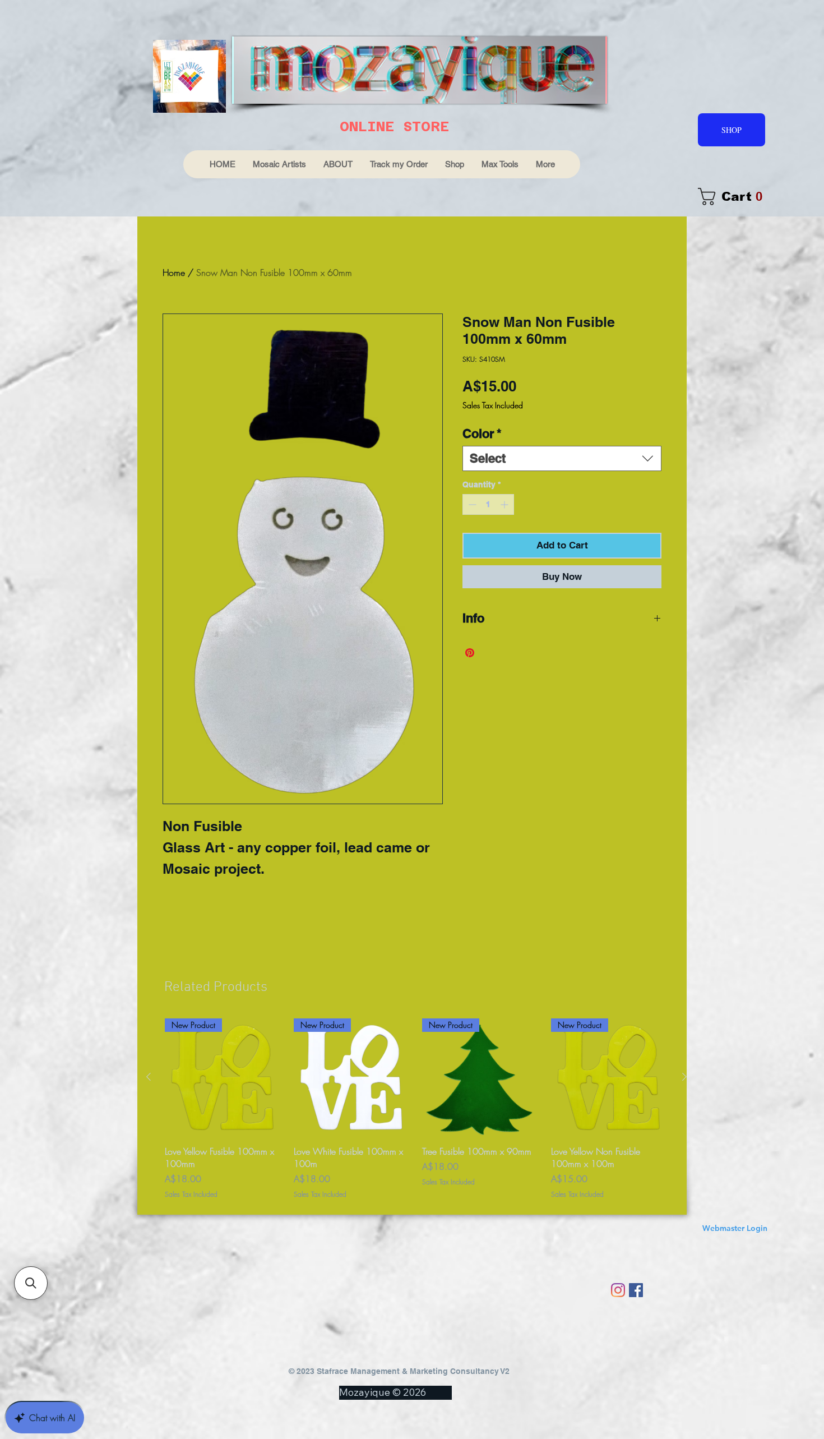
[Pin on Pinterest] (469, 682)
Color (482, 462)
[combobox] (561, 487)
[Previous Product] (148, 1076)
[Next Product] (684, 1076)
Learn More (504, 438)
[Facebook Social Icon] (636, 1290)
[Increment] (505, 533)
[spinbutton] (488, 533)
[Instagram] (618, 1290)
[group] (416, 1109)
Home (174, 272)
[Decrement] (471, 533)
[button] (31, 1283)
